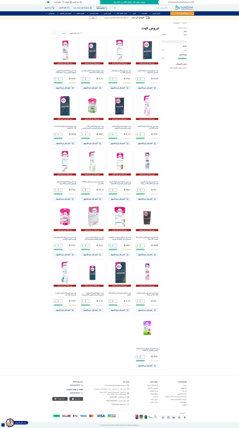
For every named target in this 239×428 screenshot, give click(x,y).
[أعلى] (3, 425)
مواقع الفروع (57, 2)
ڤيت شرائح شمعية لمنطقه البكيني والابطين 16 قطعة (147, 71)
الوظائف (67, 2)
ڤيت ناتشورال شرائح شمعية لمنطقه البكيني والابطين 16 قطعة (147, 349)
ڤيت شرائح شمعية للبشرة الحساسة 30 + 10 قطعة (65, 127)
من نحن (184, 391)
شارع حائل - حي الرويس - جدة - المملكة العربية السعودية (110, 389)
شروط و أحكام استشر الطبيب (178, 399)
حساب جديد (76, 7)
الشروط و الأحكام (153, 388)
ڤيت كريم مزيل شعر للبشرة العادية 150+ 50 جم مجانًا (147, 294)
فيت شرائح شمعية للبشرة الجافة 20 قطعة (120, 294)
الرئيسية (184, 23)
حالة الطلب (183, 388)
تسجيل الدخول (85, 7)
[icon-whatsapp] (163, 417)
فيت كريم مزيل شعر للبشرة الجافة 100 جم (92, 182)
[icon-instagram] (168, 417)
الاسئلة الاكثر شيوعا (152, 385)
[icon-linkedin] (174, 417)
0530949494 (75, 393)
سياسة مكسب (154, 402)
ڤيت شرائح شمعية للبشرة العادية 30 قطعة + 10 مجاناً (147, 238)
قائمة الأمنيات (62, 7)
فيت (174, 50)
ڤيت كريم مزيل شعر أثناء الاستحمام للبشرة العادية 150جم (65, 238)
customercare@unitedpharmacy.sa (179, 2)
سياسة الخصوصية (182, 394)
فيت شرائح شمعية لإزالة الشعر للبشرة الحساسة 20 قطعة (121, 127)
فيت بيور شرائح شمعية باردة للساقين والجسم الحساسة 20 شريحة (94, 239)
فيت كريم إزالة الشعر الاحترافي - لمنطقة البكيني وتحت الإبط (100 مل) (66, 72)
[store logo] (184, 8)
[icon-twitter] (179, 417)
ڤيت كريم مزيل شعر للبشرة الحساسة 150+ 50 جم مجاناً (149, 182)
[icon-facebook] (185, 417)
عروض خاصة (154, 399)
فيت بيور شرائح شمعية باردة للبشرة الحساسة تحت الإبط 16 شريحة (120, 238)
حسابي (185, 385)
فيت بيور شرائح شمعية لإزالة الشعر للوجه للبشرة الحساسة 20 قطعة (120, 182)
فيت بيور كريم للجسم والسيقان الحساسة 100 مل (121, 71)
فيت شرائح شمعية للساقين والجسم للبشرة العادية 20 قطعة (92, 71)
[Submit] (114, 7)
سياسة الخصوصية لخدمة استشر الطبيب (176, 396)
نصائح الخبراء (183, 402)
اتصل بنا (155, 396)
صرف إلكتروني (153, 391)
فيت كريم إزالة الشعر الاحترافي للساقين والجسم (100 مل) (66, 182)
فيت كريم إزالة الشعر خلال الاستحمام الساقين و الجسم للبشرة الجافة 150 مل (92, 127)
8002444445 (75, 385)
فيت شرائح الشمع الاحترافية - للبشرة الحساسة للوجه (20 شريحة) (92, 294)
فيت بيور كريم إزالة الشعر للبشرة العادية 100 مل (148, 127)
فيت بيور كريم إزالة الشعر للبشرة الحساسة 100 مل (65, 294)
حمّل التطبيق (75, 2)
